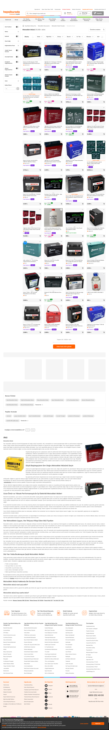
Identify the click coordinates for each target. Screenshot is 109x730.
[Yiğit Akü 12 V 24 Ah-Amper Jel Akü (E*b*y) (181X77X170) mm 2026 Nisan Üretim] (32, 115)
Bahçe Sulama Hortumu (71, 654)
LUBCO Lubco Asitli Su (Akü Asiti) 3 (95, 292)
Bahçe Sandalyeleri (70, 635)
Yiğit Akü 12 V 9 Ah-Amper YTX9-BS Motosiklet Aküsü (95, 325)
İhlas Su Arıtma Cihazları (29, 630)
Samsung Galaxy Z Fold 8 (92, 662)
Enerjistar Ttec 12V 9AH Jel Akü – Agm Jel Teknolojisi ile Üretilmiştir (53, 195)
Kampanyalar (58, 9)
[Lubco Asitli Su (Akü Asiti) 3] (96, 281)
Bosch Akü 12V (48, 600)
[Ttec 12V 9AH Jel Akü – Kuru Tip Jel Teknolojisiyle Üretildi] (74, 217)
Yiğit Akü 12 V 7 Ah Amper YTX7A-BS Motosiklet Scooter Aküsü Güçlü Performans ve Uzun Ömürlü (52, 62)
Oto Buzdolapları (69, 630)
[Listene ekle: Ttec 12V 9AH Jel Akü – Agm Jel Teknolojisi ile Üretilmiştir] (61, 176)
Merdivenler (6, 670)
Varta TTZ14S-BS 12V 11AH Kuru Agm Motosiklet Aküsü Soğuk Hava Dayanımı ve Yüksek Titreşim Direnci (74, 293)
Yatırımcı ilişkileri (7, 689)
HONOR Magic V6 (90, 671)
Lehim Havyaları (69, 663)
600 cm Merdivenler (49, 673)
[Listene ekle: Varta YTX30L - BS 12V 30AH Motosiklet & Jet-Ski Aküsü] (40, 274)
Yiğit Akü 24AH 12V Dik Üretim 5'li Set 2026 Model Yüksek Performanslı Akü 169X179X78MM (32, 228)
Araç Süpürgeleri (69, 628)
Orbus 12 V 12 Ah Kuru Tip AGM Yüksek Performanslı (51, 261)
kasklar (12, 578)
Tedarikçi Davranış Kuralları (30, 692)
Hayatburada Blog (28, 685)
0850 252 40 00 (96, 695)
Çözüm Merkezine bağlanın (96, 685)
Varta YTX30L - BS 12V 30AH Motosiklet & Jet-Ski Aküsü (30, 293)
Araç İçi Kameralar (7, 639)
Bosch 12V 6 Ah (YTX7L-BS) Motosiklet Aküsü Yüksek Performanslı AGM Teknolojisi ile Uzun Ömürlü (74, 325)
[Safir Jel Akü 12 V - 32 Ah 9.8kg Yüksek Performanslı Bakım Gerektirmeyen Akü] (32, 249)
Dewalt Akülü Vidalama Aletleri (31, 661)
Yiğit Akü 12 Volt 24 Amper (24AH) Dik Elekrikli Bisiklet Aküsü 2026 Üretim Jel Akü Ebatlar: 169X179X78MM (53, 127)
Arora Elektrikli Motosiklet (30, 637)
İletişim (5, 706)
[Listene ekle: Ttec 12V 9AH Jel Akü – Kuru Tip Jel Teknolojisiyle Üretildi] (82, 210)
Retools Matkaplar (28, 649)
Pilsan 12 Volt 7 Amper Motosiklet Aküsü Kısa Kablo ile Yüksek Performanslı (52, 325)
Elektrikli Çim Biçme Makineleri (52, 659)
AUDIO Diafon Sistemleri (29, 647)
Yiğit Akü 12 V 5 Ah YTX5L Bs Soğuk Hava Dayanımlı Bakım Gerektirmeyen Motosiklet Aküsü (96, 62)
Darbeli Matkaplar (49, 628)
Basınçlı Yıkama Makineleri (9, 642)
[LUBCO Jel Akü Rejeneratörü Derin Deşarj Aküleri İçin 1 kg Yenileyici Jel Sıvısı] (53, 217)
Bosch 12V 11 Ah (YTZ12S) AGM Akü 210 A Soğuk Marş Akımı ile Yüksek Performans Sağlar (74, 261)
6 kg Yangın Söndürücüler (50, 654)
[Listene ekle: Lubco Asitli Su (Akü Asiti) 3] (104, 274)
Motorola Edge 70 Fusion (92, 652)
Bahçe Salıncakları (7, 651)
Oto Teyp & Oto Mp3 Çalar (71, 666)
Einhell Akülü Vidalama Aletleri (31, 651)
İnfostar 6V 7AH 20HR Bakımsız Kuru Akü (52, 293)
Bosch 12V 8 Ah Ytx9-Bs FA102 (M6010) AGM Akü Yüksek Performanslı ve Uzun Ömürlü (30, 161)
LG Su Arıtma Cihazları (29, 656)
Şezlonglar (68, 642)
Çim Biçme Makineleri (70, 659)
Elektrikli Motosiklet (7, 628)
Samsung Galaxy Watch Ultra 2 (93, 669)
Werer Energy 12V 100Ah (36, 600)
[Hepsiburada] (11, 12)
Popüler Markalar (90, 633)
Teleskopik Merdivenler (50, 637)
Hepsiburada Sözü (90, 626)
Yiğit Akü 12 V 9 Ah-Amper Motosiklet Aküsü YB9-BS (74, 161)
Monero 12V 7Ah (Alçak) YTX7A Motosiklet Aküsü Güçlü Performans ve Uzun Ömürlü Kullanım (32, 62)
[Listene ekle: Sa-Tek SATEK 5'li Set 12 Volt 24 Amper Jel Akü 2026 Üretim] (104, 142)
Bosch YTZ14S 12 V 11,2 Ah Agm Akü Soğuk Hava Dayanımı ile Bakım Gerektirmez (31, 325)
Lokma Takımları (69, 649)
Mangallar (5, 659)
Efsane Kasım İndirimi (91, 635)
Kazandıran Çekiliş (90, 647)
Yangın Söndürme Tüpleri (9, 666)
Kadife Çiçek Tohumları (50, 644)
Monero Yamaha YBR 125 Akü (21, 600)
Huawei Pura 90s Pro (91, 643)
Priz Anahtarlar (69, 644)
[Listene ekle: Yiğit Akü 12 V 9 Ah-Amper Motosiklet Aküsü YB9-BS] (82, 142)
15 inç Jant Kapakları (49, 661)
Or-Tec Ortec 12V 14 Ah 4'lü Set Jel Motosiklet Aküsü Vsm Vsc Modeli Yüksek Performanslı (31, 96)
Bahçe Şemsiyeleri (7, 656)
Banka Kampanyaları (29, 701)
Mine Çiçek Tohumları (50, 630)
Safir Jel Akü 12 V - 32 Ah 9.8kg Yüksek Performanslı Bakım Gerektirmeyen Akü (30, 261)
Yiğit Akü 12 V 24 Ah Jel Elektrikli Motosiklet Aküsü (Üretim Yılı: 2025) (52, 161)
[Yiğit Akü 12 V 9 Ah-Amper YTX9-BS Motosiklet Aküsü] (96, 314)
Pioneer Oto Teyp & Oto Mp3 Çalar (32, 644)
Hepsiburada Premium (87, 9)
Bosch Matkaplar (28, 673)
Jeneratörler (6, 668)
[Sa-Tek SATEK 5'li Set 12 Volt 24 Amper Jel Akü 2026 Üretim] (96, 150)
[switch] (17, 27)
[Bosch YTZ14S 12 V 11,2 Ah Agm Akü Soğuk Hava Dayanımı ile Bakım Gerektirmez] (32, 314)
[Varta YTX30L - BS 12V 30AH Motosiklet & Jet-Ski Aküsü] (32, 281)
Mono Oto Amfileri (49, 666)
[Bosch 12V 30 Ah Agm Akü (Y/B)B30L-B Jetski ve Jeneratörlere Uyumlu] (96, 217)
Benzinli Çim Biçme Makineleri (52, 642)
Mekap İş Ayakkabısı (28, 670)
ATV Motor (5, 632)
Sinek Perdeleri (6, 644)
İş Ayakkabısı (68, 647)
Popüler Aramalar (90, 631)
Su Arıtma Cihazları (7, 637)
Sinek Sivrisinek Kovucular (9, 635)
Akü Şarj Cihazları (70, 668)
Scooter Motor (6, 630)
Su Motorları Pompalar (8, 661)
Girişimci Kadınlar (66, 9)
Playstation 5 (89, 650)
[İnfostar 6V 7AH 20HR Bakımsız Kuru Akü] (53, 281)
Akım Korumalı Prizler (8, 673)
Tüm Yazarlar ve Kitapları (92, 628)
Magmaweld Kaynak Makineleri (31, 659)
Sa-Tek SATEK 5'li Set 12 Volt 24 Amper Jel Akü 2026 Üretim (94, 162)
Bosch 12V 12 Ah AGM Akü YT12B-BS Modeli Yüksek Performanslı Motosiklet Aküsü (31, 195)
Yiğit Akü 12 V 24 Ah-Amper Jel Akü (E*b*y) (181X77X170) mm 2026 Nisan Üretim (31, 127)
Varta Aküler (27, 632)
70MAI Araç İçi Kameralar (30, 635)
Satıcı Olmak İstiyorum (29, 687)
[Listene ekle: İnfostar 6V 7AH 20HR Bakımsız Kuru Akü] (61, 274)
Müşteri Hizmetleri (76, 9)
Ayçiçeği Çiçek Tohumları (50, 656)
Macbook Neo (89, 645)
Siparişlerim (37, 9)
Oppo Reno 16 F (89, 659)
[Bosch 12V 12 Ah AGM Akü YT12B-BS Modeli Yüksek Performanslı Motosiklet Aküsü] (32, 183)
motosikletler (7, 482)
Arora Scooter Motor (28, 654)
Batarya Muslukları (70, 673)
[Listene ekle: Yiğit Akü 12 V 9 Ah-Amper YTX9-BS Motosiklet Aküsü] (104, 306)
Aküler (4, 649)
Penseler (68, 670)
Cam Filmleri (68, 651)
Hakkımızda (6, 685)
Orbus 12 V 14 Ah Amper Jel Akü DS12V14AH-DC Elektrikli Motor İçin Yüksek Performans (74, 94)
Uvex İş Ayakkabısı (28, 666)
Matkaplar (68, 656)
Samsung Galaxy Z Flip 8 (91, 666)
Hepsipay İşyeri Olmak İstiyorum (31, 689)
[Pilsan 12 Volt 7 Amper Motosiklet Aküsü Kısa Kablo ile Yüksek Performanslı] (53, 314)
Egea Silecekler (48, 670)
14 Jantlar (47, 651)
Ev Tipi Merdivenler (49, 647)
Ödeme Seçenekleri (28, 699)
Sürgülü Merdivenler (49, 668)
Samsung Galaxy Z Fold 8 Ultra (93, 664)
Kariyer (5, 694)
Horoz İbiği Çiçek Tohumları (51, 632)
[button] (32, 70)
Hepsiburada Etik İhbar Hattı (95, 701)
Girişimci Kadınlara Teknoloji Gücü (32, 694)
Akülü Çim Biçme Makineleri (51, 639)
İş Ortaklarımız (6, 687)
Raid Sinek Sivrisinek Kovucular (31, 668)
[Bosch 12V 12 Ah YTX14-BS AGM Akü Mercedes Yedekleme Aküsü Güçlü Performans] (96, 183)
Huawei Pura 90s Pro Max (92, 640)
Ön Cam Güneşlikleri (70, 639)
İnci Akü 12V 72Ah (59, 600)
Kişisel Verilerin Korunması (9, 696)
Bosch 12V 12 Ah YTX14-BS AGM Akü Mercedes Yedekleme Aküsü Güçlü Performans (95, 195)
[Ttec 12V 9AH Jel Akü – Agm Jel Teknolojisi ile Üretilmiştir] (53, 183)
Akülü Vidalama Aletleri (8, 663)
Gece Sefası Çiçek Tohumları (51, 663)
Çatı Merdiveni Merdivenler (51, 649)
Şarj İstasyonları (69, 632)
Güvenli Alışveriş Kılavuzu (9, 701)
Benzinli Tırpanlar (7, 654)
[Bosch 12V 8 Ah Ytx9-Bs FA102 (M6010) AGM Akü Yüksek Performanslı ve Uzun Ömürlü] (32, 150)
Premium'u (13, 14)
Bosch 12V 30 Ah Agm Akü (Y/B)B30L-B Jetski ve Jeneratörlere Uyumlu (96, 228)
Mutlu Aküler (27, 663)
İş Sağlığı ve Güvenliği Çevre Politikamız (12, 704)
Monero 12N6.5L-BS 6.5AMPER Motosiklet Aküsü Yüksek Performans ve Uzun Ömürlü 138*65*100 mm (53, 94)
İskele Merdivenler (49, 635)
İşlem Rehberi (27, 704)
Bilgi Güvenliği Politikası (8, 699)
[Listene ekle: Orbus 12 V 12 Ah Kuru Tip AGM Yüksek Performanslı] (61, 242)
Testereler (68, 661)
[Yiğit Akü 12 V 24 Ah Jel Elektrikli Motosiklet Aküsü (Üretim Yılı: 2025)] (53, 150)
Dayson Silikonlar (28, 642)
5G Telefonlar (89, 657)
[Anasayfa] (23, 26)
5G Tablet (88, 654)
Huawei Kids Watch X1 (91, 638)
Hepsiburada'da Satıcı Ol (100, 9)
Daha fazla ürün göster (64, 346)
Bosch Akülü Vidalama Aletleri (31, 639)
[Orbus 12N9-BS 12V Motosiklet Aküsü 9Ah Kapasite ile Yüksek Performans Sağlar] (74, 183)
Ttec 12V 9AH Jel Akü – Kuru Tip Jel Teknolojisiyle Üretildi (74, 228)
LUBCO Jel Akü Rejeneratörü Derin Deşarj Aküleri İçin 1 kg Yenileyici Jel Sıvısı (52, 228)
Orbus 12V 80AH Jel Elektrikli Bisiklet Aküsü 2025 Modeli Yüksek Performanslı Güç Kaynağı (95, 261)
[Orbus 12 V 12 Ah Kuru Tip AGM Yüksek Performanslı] (53, 249)
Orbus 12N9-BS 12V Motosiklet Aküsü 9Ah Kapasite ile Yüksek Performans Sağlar (74, 196)
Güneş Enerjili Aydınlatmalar (9, 647)
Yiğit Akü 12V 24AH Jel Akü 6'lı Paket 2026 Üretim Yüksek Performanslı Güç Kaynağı (96, 127)
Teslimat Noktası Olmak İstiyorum (31, 696)
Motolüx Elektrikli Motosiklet (30, 628)
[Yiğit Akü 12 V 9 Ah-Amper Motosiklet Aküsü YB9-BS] (74, 150)
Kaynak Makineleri (70, 637)
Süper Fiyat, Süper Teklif (47, 9)
